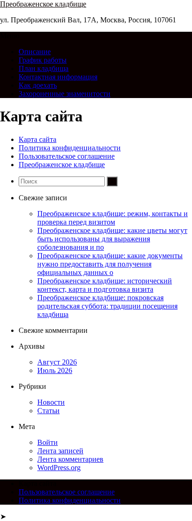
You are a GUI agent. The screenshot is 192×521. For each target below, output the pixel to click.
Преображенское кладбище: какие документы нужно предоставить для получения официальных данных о (110, 264)
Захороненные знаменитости (64, 94)
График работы (43, 60)
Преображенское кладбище (43, 4)
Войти (47, 442)
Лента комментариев (70, 459)
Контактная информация (58, 77)
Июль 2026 (54, 370)
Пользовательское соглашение (67, 156)
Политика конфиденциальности (70, 148)
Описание (35, 52)
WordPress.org (59, 468)
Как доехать (38, 85)
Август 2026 (57, 362)
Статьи (48, 411)
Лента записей (60, 451)
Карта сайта (37, 139)
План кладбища (44, 68)
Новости (51, 402)
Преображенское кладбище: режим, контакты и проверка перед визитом (112, 218)
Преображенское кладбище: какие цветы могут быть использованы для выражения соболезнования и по (112, 238)
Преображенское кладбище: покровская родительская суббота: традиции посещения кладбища (107, 306)
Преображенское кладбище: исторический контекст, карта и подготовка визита (104, 285)
